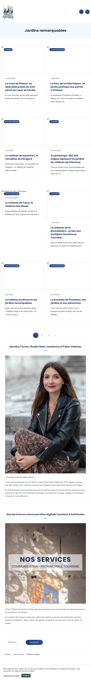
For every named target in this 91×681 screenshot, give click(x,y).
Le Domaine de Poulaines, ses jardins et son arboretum (68, 301)
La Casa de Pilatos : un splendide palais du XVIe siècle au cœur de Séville (20, 87)
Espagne (8, 49)
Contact (7, 654)
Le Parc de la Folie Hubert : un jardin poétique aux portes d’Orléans (68, 87)
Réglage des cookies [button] (12, 676)
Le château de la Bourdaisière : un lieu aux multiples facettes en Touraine (66, 232)
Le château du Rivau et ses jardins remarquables (21, 301)
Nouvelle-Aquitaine (11, 122)
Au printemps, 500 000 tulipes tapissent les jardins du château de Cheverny (67, 159)
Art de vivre (54, 194)
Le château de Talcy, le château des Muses (19, 204)
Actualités (54, 122)
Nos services (19, 654)
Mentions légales (33, 654)
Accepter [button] (26, 676)
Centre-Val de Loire (57, 49)
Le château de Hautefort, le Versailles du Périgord (21, 157)
